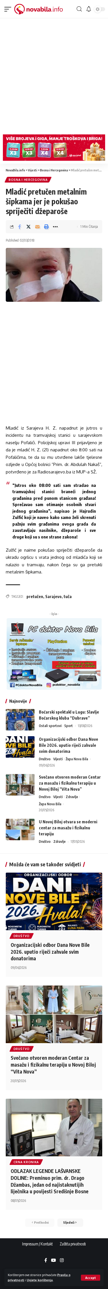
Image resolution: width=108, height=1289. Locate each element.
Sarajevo (53, 596)
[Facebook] (45, 1261)
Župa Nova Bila (77, 759)
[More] (55, 226)
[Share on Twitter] (28, 226)
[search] (79, 9)
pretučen (34, 596)
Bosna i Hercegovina (28, 179)
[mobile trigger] (9, 9)
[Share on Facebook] (20, 226)
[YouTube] (53, 1261)
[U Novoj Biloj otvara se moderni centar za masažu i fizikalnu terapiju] (20, 829)
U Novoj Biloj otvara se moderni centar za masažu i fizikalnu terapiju (68, 827)
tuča (68, 596)
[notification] (88, 9)
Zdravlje (72, 797)
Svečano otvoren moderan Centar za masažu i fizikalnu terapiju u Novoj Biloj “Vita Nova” (70, 783)
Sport (68, 726)
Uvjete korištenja (40, 1280)
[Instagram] (62, 1261)
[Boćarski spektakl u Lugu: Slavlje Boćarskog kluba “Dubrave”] (20, 719)
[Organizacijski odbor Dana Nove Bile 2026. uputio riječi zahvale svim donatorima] (20, 747)
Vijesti (58, 759)
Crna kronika (26, 1162)
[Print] (46, 226)
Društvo (45, 759)
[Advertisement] (54, 75)
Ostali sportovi (50, 726)
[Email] (37, 226)
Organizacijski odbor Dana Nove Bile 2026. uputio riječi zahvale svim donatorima (68, 745)
